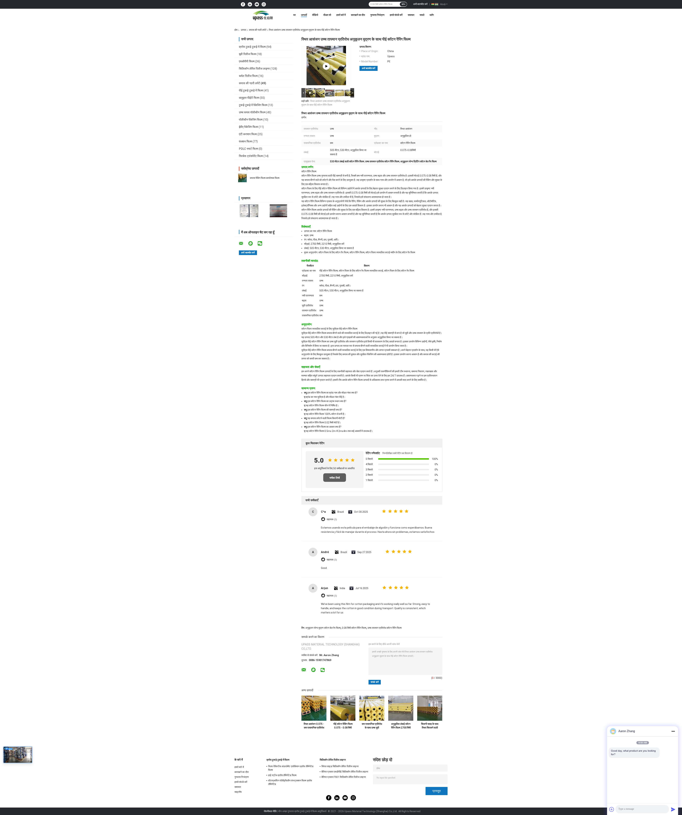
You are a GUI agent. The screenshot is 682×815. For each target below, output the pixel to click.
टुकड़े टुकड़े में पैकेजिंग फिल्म (253, 105)
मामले (422, 14)
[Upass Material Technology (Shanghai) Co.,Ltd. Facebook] (243, 4)
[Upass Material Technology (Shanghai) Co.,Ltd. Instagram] (264, 4)
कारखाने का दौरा (358, 14)
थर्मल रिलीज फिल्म (248, 76)
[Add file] (611, 809)
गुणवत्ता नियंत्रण (377, 14)
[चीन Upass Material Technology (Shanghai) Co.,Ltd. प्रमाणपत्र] (249, 210)
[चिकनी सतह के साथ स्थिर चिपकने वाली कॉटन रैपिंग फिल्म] (429, 708)
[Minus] (673, 731)
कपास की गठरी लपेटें (257, 29)
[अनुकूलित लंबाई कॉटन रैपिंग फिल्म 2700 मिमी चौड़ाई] (400, 708)
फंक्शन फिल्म (245, 141)
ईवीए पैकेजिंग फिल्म (248, 127)
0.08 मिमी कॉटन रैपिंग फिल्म (354, 627)
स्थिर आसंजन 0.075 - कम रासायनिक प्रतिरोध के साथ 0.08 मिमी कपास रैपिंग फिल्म (314, 725)
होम (235, 29)
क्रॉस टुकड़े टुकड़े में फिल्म (252, 46)
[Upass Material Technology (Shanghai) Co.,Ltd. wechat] (262, 243)
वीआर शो (327, 14)
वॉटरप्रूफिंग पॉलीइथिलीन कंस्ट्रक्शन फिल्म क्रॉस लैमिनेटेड (290, 782)
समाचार (411, 14)
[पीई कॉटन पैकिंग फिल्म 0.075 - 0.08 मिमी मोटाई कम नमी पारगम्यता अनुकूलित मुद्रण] (342, 708)
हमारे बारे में (341, 14)
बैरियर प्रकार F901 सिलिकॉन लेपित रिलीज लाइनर (343, 777)
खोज (403, 4)
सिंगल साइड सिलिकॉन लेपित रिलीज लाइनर (340, 766)
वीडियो (315, 14)
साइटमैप (238, 791)
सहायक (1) (332, 519)
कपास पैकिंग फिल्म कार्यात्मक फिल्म (264, 178)
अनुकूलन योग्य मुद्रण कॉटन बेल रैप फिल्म (323, 627)
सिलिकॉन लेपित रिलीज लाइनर (254, 68)
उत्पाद (243, 29)
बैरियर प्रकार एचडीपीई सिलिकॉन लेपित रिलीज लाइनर (344, 771)
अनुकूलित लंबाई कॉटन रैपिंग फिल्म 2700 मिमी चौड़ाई (401, 725)
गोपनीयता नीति (270, 811)
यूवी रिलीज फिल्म (247, 54)
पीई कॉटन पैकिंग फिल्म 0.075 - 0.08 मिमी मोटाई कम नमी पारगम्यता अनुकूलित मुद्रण (342, 725)
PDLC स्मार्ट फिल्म (248, 148)
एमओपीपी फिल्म (247, 61)
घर (294, 14)
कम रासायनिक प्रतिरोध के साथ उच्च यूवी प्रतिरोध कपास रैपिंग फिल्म (372, 725)
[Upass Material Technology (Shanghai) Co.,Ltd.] (262, 15)
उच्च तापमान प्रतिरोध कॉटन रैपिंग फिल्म (384, 627)
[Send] (673, 809)
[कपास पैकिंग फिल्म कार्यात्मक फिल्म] (242, 178)
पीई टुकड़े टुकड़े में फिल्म (251, 90)
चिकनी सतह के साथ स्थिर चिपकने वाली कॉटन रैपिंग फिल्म (429, 725)
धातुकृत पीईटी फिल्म (249, 97)
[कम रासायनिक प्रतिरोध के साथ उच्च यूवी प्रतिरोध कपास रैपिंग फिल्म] (371, 708)
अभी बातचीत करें (420, 4)
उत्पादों (304, 14)
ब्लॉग (432, 14)
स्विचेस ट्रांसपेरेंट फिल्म (251, 156)
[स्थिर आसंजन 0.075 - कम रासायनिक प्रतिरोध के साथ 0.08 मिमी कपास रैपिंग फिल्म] (313, 708)
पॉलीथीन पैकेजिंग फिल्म (250, 119)
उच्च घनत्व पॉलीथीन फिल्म (252, 112)
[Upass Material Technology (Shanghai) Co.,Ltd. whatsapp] (252, 243)
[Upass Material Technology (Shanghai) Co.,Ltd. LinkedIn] (250, 4)
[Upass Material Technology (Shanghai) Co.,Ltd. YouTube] (257, 4)
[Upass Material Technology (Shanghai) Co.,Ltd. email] (243, 243)
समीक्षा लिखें (334, 477)
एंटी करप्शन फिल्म (248, 134)
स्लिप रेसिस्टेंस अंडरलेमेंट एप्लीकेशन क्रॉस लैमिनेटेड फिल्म (290, 768)
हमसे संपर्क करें (396, 14)
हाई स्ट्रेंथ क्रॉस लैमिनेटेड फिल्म (282, 775)
